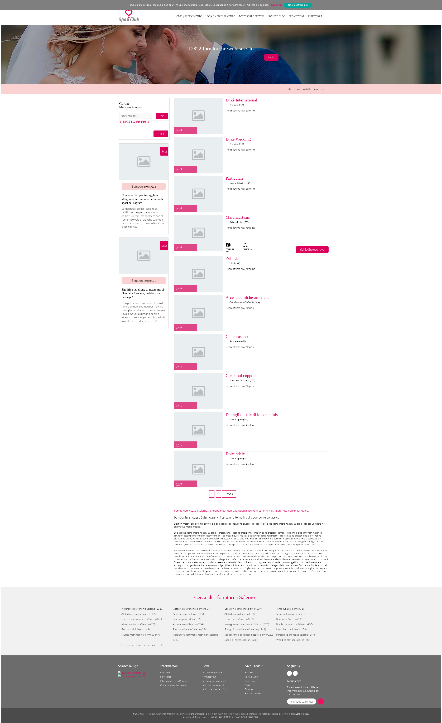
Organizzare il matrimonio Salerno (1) (142, 645)
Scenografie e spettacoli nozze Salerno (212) (249, 634)
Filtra (161, 134)
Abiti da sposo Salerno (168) (240, 613)
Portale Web (251, 676)
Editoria (249, 672)
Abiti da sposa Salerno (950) (188, 613)
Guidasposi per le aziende (173, 685)
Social (248, 685)
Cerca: (130, 104)
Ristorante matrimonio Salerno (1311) (142, 608)
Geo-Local (250, 680)
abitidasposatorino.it (213, 685)
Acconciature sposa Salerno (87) (294, 613)
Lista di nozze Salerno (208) (291, 629)
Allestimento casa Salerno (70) (138, 624)
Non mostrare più (298, 4)
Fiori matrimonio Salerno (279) (190, 629)
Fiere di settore (253, 693)
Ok (162, 116)
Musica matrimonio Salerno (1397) (140, 634)
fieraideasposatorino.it (214, 680)
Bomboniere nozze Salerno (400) (294, 624)
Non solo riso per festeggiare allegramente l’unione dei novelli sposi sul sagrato (142, 199)
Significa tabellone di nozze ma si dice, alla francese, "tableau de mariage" (143, 293)
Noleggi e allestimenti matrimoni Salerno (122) (195, 637)
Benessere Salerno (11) (289, 619)
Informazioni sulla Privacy (173, 680)
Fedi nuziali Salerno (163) (135, 629)
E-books (249, 689)
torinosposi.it (209, 676)
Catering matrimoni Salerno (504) (192, 608)
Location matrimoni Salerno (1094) (243, 608)
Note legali (165, 676)
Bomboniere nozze (143, 186)
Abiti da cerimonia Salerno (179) (139, 613)
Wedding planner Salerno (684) (293, 639)
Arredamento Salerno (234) (188, 624)
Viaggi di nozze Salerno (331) (240, 639)
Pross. (229, 494)
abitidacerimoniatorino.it (215, 689)
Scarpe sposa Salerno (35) (187, 619)
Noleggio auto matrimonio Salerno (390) (246, 624)
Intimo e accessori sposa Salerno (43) (141, 619)
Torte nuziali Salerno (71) (290, 608)
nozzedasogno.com (212, 672)
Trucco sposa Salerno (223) (239, 619)
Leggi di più (276, 4)
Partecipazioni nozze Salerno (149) (295, 634)
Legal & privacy (302, 713)
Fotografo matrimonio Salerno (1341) (245, 629)
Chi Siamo (165, 672)
